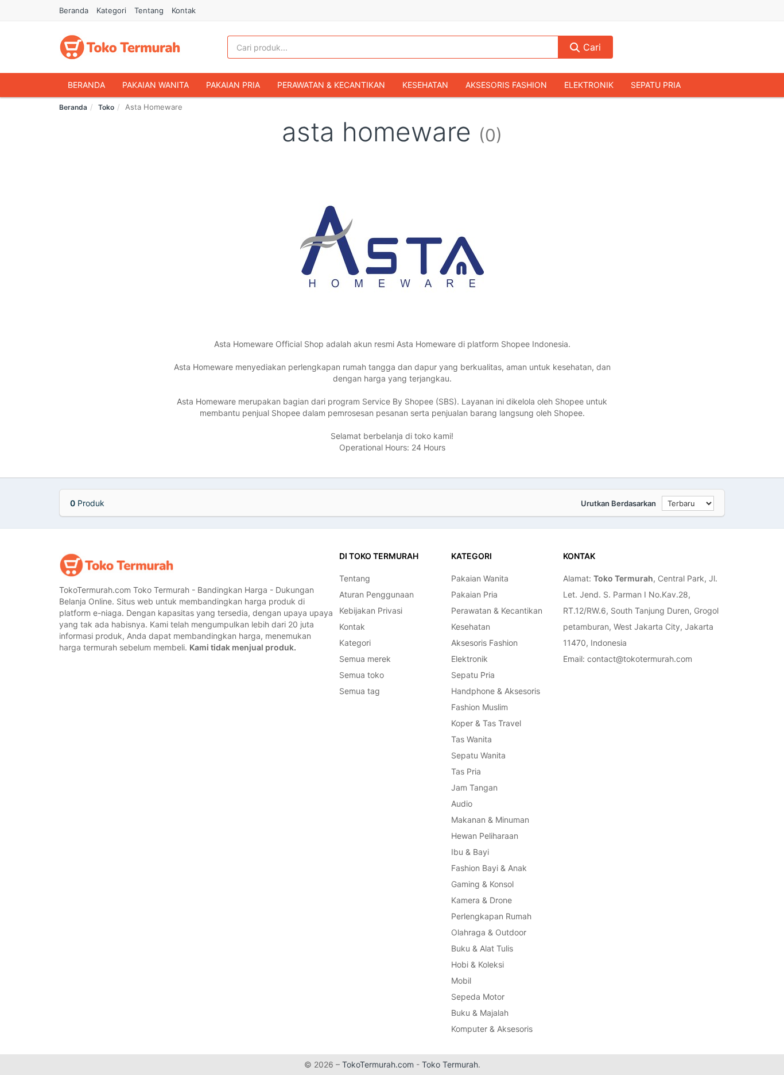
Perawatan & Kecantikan (331, 85)
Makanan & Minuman (490, 819)
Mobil (461, 980)
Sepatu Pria (656, 85)
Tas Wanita (471, 739)
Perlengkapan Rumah (491, 916)
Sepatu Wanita (478, 755)
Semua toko (361, 675)
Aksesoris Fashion (506, 85)
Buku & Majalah (480, 1013)
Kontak (184, 10)
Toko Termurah (450, 1064)
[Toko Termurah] (116, 565)
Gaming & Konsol (482, 884)
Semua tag (359, 691)
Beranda (73, 10)
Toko (106, 107)
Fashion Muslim (479, 707)
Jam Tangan (474, 787)
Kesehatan (425, 85)
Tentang (149, 10)
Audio (461, 803)
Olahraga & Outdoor (488, 932)
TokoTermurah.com (378, 1064)
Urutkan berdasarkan (618, 503)
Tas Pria (466, 771)
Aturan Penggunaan (376, 594)
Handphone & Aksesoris (495, 691)
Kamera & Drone (481, 900)
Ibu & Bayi (470, 852)
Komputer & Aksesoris (492, 1029)
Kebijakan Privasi (370, 610)
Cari (590, 47)
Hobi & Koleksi (477, 964)
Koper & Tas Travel (486, 723)
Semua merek (365, 659)
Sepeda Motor (477, 996)
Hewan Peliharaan (484, 836)
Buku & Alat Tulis (482, 948)
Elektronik (589, 85)
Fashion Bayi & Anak (489, 868)
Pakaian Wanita (155, 85)
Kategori (111, 10)
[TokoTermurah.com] (120, 47)
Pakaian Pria (233, 85)
